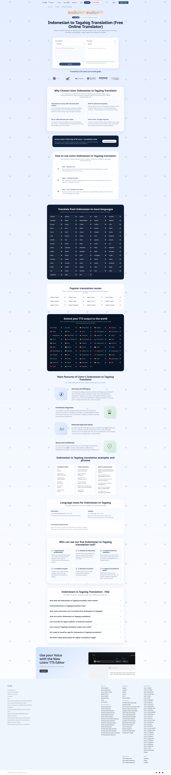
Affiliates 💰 (74, 2)
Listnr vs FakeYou (148, 702)
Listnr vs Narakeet (148, 736)
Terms (124, 696)
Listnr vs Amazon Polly (149, 730)
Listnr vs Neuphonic (149, 722)
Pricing (59, 2)
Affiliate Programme (12, 694)
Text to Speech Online (106, 692)
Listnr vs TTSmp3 (148, 690)
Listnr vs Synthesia (148, 710)
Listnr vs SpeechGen (149, 738)
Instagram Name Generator (108, 721)
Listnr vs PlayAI (147, 688)
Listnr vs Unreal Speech (150, 728)
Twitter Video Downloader (129, 717)
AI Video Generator (106, 709)
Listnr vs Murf (147, 696)
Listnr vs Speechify (148, 746)
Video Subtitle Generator (107, 715)
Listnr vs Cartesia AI (149, 734)
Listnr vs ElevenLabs (149, 706)
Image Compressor (127, 729)
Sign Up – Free (123, 2)
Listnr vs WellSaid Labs (149, 708)
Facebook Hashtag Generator (108, 723)
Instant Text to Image (127, 733)
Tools (81, 2)
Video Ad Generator (106, 706)
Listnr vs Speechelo (148, 692)
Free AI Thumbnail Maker (128, 719)
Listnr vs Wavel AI (148, 726)
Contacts (124, 690)
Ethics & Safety (126, 698)
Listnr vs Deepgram (149, 742)
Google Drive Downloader (129, 721)
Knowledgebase (11, 690)
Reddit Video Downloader (128, 723)
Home (51, 6)
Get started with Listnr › (109, 141)
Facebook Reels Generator (107, 711)
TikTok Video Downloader (128, 713)
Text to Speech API (127, 758)
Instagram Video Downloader (129, 711)
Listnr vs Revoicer (148, 718)
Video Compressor (127, 727)
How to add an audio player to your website (18, 724)
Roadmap (9, 696)
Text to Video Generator (107, 717)
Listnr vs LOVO (147, 748)
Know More (43, 671)
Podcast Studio (105, 698)
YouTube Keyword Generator (108, 735)
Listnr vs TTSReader (149, 732)
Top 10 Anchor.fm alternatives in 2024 (16, 703)
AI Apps (146, 752)
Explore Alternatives (149, 750)
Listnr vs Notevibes (148, 700)
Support (124, 688)
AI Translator (104, 702)
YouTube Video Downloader (129, 702)
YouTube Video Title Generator (109, 731)
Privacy (124, 694)
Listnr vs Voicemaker (149, 694)
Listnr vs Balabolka (148, 744)
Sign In (114, 2)
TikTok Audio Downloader (128, 715)
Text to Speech (104, 688)
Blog (8, 698)
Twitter (145, 760)
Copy (115, 41)
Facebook (146, 758)
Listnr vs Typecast (148, 716)
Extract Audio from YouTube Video (131, 706)
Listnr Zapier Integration (128, 760)
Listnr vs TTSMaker (148, 740)
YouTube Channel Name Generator (110, 719)
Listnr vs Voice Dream (149, 720)
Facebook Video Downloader (129, 709)
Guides (124, 692)
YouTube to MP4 (126, 704)
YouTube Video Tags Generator (109, 729)
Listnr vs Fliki (147, 698)
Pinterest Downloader (128, 725)
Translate (87, 2)
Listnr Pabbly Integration (128, 762)
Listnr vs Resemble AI (149, 714)
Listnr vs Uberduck (148, 704)
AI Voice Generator (106, 690)
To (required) (89, 41)
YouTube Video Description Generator (110, 733)
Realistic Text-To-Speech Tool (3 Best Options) (18, 718)
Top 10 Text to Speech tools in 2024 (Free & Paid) (19, 700)
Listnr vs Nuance (148, 724)
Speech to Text (104, 694)
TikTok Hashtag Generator (107, 725)
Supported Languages (13, 692)
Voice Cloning (66, 2)
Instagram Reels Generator (108, 713)
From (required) (58, 41)
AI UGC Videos (95, 2)
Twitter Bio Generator (106, 727)
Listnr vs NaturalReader (150, 712)
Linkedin (146, 762)
